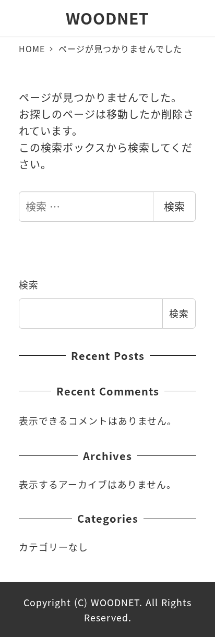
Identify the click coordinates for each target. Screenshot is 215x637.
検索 (174, 206)
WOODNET (107, 17)
